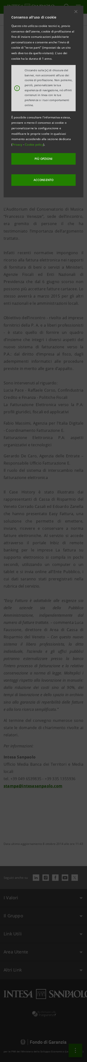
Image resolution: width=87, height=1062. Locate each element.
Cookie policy (34, 144)
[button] (76, 11)
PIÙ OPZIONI (43, 159)
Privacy (17, 144)
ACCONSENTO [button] (44, 180)
